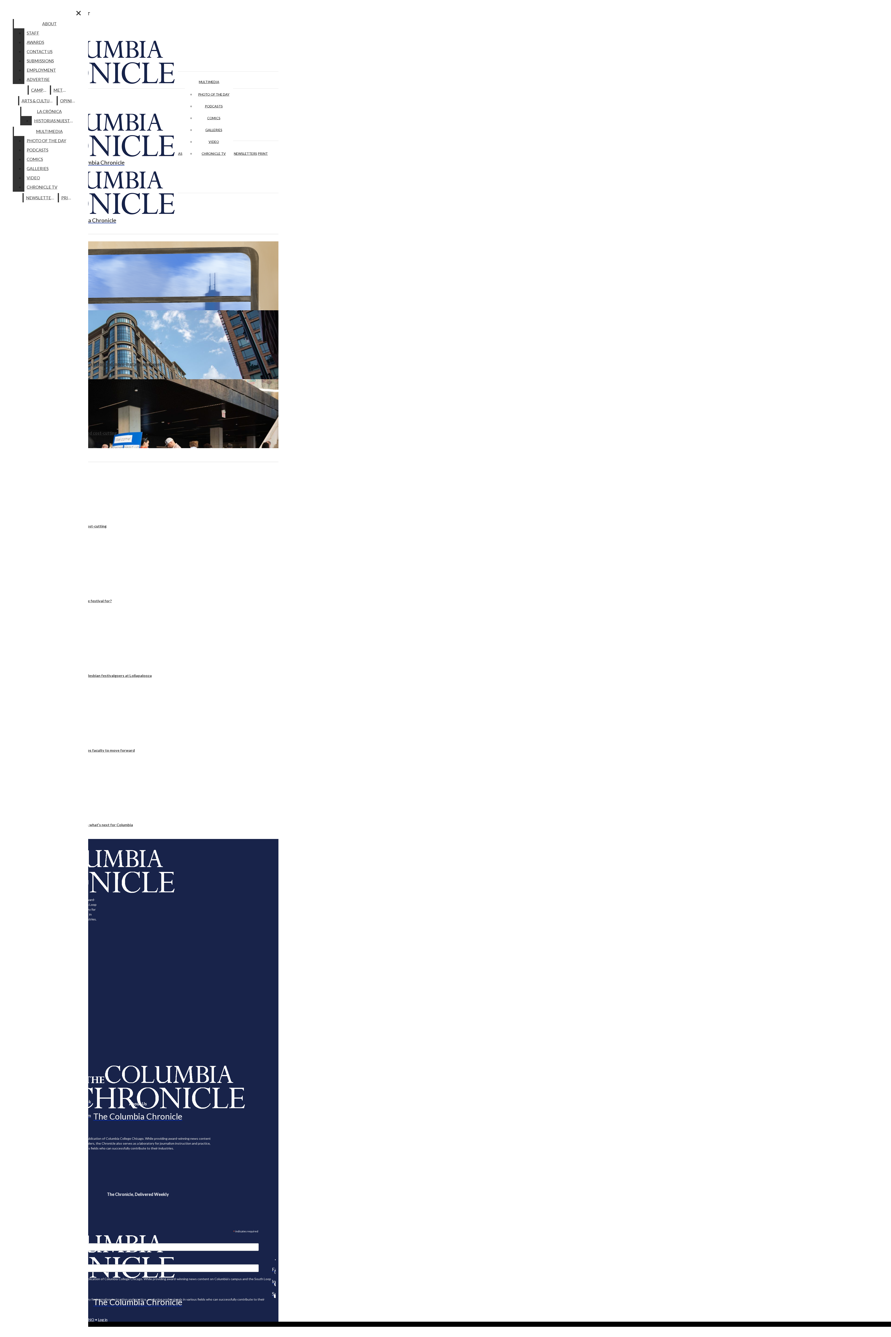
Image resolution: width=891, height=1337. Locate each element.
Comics (213, 118)
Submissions (40, 60)
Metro (61, 90)
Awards (35, 42)
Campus (39, 90)
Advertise (38, 79)
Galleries (213, 130)
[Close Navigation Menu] (78, 13)
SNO (90, 1319)
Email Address (18, 1240)
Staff (33, 33)
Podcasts (214, 106)
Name (12, 1261)
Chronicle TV (214, 153)
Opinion (69, 100)
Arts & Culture (38, 100)
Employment (41, 70)
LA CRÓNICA (49, 111)
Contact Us (39, 51)
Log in (102, 1319)
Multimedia (209, 82)
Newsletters (245, 153)
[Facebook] (274, 1259)
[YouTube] (274, 1296)
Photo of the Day (213, 94)
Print (263, 153)
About (49, 23)
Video (214, 142)
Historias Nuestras (55, 120)
